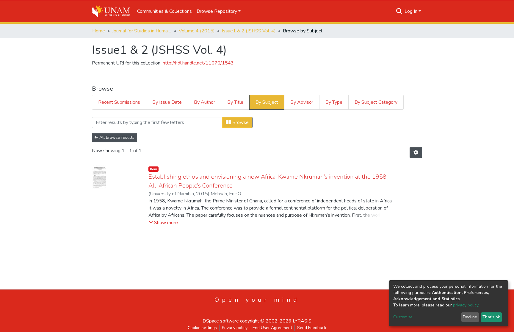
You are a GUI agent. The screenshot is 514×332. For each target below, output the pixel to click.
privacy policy (465, 305)
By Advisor (301, 102)
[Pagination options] (416, 152)
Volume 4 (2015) (197, 31)
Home (98, 31)
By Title (235, 102)
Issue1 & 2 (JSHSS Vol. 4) (249, 31)
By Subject (267, 102)
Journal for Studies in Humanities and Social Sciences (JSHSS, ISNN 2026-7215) (142, 31)
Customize (403, 317)
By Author (204, 102)
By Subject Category (376, 102)
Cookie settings (202, 328)
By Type (333, 102)
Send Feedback (311, 328)
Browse (240, 122)
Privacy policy (234, 328)
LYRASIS (302, 321)
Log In (411, 11)
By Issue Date (167, 102)
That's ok (491, 317)
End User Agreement (272, 328)
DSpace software (221, 321)
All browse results (116, 137)
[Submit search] (399, 11)
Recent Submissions (119, 102)
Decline (470, 317)
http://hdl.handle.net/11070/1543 (198, 63)
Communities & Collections (164, 11)
